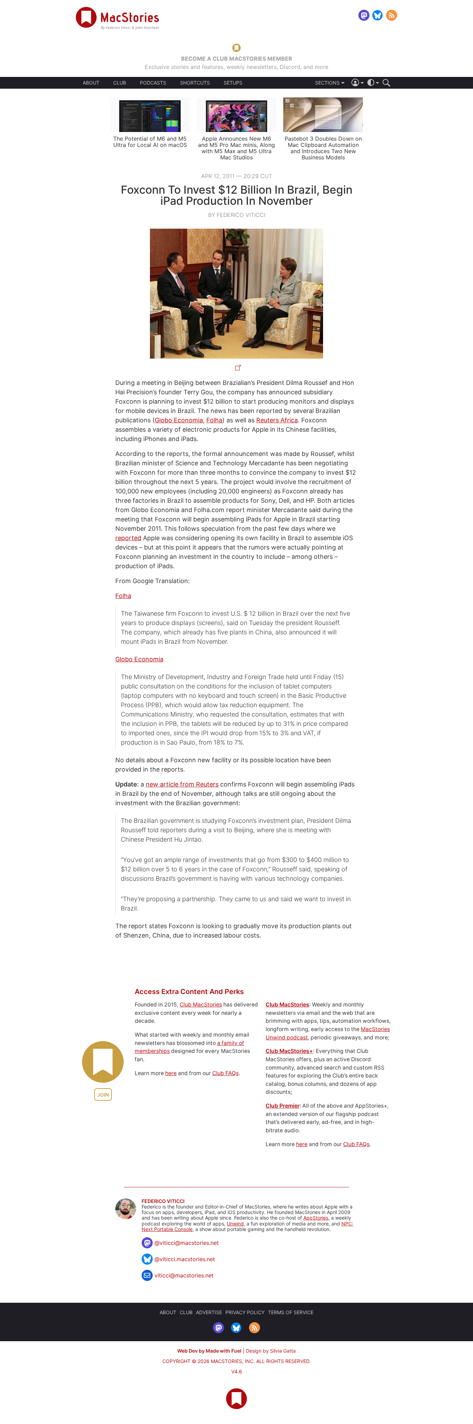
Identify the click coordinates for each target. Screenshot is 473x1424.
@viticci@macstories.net (186, 1243)
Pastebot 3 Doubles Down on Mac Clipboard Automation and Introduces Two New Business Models (323, 148)
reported (128, 538)
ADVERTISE (209, 1312)
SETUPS (233, 82)
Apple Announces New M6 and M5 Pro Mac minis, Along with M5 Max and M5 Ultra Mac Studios (236, 148)
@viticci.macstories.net (184, 1259)
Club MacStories (201, 1004)
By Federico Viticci (236, 214)
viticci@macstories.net (184, 1275)
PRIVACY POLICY (245, 1312)
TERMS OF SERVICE (290, 1312)
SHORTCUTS (195, 82)
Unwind (235, 1224)
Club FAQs (225, 1073)
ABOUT (91, 82)
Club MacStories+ (289, 1051)
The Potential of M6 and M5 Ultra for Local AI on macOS (150, 141)
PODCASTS (153, 82)
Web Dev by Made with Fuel (209, 1351)
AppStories (315, 1218)
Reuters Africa (277, 420)
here (171, 1073)
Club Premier (283, 1105)
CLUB (119, 83)
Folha (214, 420)
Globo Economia (179, 420)
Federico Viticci (163, 1201)
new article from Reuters (182, 784)
